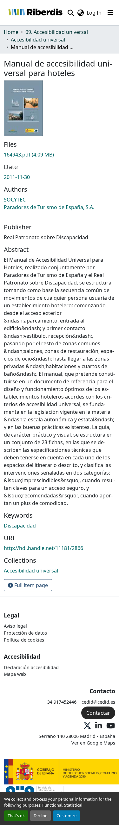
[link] (59, 154)
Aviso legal (15, 626)
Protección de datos (25, 633)
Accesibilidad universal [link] (38, 39)
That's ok (16, 815)
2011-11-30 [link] (17, 177)
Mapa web (15, 674)
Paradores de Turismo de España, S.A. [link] (49, 207)
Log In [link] (94, 12)
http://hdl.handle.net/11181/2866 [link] (43, 548)
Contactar (98, 712)
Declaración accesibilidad (31, 667)
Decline (40, 815)
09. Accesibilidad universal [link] (56, 32)
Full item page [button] (30, 585)
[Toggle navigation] (110, 13)
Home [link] (11, 32)
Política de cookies (24, 640)
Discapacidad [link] (20, 525)
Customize (66, 815)
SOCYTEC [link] (15, 199)
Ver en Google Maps (93, 743)
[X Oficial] (87, 726)
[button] (35, 13)
